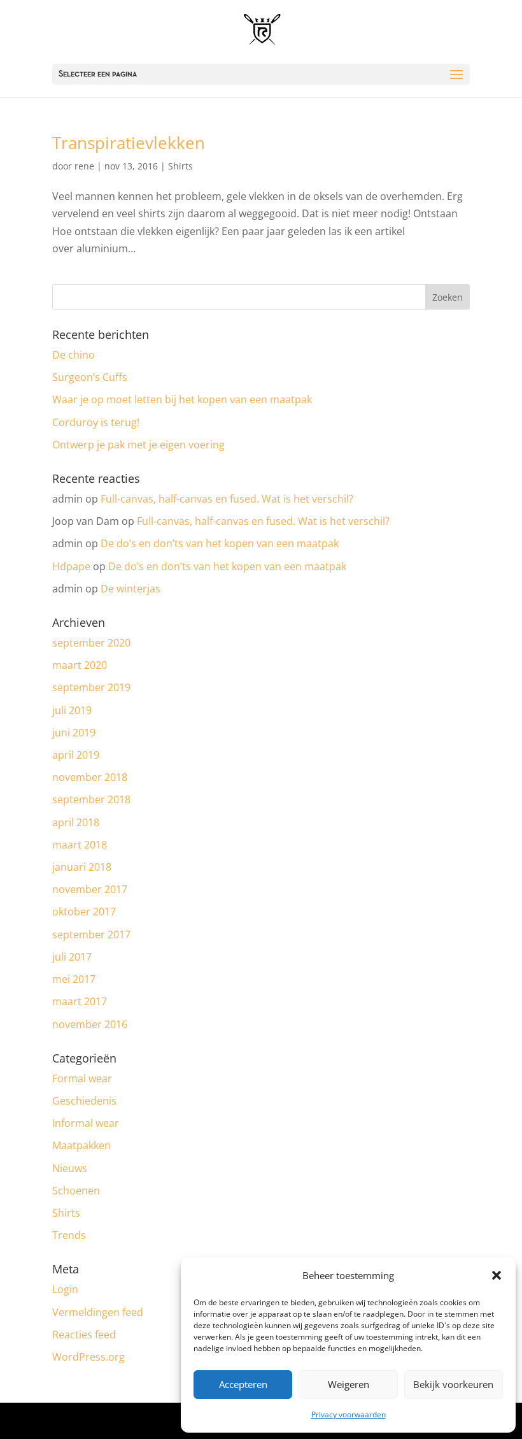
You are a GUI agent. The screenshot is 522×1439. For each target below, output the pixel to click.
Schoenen (76, 1191)
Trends (69, 1235)
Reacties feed (84, 1335)
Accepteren (243, 1384)
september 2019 (91, 687)
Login (65, 1289)
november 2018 (89, 777)
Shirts (180, 166)
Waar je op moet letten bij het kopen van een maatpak (182, 399)
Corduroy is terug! (95, 422)
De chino (73, 355)
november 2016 (89, 1024)
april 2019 (75, 755)
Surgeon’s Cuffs (89, 377)
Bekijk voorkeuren (453, 1384)
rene (84, 166)
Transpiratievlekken (128, 142)
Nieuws (69, 1168)
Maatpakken (81, 1145)
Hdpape (71, 566)
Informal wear (85, 1123)
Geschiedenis (84, 1101)
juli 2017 (72, 957)
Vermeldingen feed (97, 1312)
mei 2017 (73, 979)
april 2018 (75, 822)
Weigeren (348, 1384)
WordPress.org (88, 1357)
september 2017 (91, 934)
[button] (496, 1275)
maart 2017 (79, 1001)
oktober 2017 (84, 912)
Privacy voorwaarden (348, 1414)
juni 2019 (73, 733)
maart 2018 (79, 845)
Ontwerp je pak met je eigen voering (138, 445)
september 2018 (91, 799)
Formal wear (82, 1078)
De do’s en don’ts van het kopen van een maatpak (220, 543)
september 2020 (91, 643)
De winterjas (130, 589)
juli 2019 (72, 710)
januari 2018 (81, 867)
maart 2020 (79, 665)
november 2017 (89, 889)
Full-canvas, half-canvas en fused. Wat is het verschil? (227, 499)
